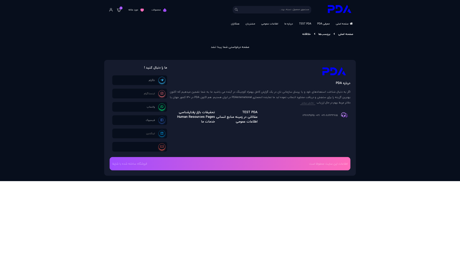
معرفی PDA (323, 23)
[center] (236, 9)
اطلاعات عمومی (269, 23)
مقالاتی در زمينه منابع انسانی (236, 117)
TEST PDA (305, 23)
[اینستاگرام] (154, 93)
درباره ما (288, 23)
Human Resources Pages (196, 117)
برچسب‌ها (324, 34)
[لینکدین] (155, 133)
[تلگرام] (157, 80)
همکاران (235, 23)
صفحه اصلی (342, 23)
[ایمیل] (161, 146)
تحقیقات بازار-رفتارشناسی (197, 112)
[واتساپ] (156, 106)
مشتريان (250, 23)
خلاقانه (306, 34)
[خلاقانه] (260, 72)
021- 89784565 (311, 115)
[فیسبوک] (155, 120)
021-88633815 (329, 115)
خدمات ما (208, 121)
